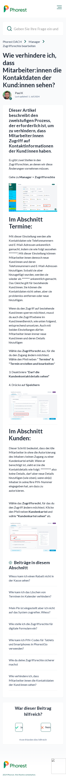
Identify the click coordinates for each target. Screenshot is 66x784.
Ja (21, 727)
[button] (59, 7)
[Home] (15, 8)
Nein (48, 727)
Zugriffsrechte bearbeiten (19, 46)
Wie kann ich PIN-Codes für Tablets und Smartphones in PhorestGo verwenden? (31, 644)
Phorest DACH (12, 41)
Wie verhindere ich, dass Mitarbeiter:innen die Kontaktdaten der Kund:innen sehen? (31, 680)
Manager (34, 41)
